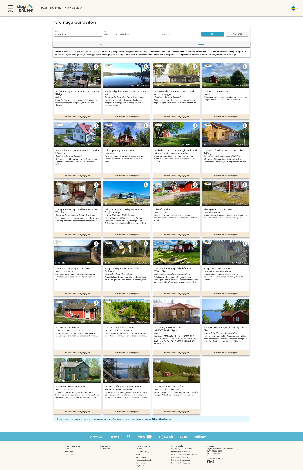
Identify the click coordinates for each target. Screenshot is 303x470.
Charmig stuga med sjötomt (120, 328)
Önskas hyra (105, 449)
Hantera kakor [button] (141, 463)
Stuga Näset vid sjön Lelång (169, 387)
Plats (56, 31)
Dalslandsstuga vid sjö (216, 92)
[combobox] (76, 34)
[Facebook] (208, 462)
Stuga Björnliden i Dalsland (70, 387)
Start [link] (44, 8)
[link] (181, 449)
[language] (294, 8)
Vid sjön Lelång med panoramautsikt (124, 387)
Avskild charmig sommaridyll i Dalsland (175, 151)
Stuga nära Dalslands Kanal (219, 269)
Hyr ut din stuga (73, 8)
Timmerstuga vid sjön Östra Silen (73, 269)
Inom (105, 31)
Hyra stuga (55, 8)
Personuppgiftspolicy (144, 460)
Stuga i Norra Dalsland (67, 328)
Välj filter (237, 34)
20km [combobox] (105, 34)
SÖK (212, 34)
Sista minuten (70, 454)
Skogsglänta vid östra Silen (218, 210)
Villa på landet (162, 210)
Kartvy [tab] (201, 44)
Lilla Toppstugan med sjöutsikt (121, 151)
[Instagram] (212, 462)
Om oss (139, 449)
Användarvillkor (142, 457)
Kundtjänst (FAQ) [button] (142, 451)
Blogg (138, 454)
